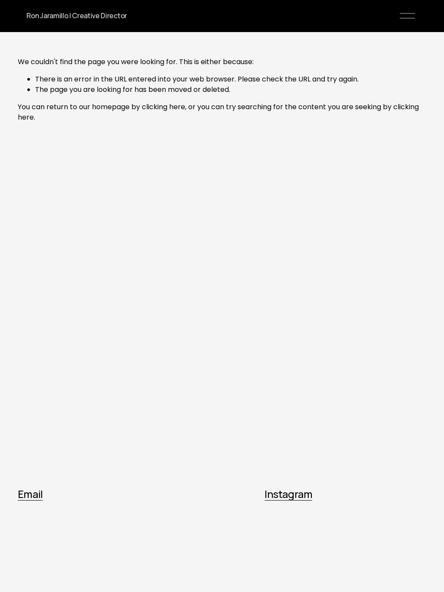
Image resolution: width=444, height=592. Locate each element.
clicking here (163, 107)
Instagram (288, 494)
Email (30, 494)
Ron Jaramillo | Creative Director (76, 15)
